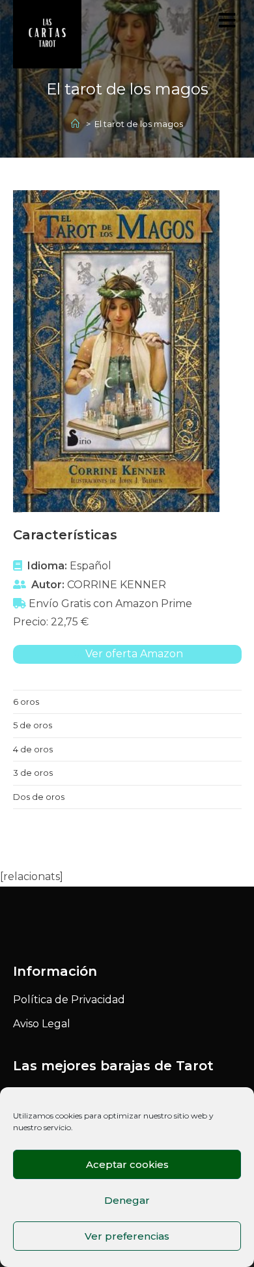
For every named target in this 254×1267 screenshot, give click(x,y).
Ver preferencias (127, 1236)
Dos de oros (38, 796)
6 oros (26, 701)
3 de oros (33, 772)
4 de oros (33, 749)
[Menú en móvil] (230, 24)
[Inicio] (76, 124)
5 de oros (32, 725)
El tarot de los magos (138, 124)
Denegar (127, 1200)
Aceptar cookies (127, 1164)
